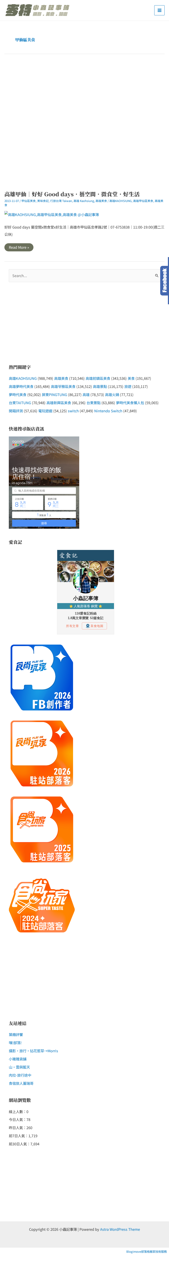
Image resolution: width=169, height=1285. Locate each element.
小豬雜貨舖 (17, 1059)
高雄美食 (101, 201)
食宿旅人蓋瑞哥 (21, 1083)
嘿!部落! (15, 1042)
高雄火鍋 (112, 394)
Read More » (19, 247)
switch (73, 410)
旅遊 (127, 386)
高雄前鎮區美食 (98, 378)
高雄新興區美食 (58, 402)
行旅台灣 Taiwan (61, 201)
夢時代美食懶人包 (130, 402)
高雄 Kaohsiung (83, 201)
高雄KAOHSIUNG (120, 201)
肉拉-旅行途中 (20, 1075)
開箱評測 (16, 410)
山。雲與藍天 (19, 1067)
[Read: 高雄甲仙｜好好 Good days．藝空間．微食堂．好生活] (51, 213)
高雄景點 (100, 386)
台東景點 (93, 402)
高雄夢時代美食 (21, 386)
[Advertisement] (84, 122)
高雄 (86, 394)
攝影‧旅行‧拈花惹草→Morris (33, 1050)
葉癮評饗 (16, 1034)
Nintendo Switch (108, 410)
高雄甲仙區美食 (143, 201)
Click (164, 281)
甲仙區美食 (28, 201)
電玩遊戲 (45, 410)
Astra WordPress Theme (120, 1229)
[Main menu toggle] (159, 10)
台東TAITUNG (20, 402)
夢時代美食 (17, 394)
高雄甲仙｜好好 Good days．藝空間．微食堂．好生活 (72, 194)
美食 (131, 378)
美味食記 (43, 201)
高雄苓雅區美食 (63, 386)
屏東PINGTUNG (54, 394)
